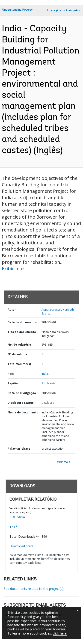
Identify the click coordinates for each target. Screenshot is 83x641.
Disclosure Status (21, 403)
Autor (12, 310)
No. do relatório (19, 345)
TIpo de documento (22, 332)
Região (13, 383)
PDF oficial (17, 517)
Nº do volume (17, 354)
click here (60, 633)
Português (72, 10)
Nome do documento (23, 412)
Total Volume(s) (19, 364)
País (11, 374)
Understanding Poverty (17, 10)
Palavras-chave (19, 449)
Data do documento (22, 322)
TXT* (13, 527)
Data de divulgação (22, 393)
